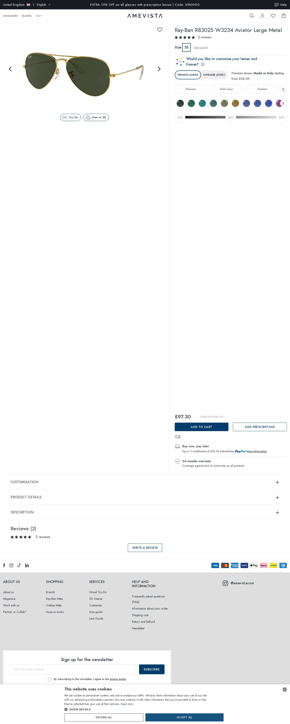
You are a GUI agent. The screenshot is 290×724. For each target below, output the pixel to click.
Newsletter (138, 628)
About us (8, 592)
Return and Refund (143, 622)
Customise (95, 605)
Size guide (95, 612)
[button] (136, 709)
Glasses (26, 15)
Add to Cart (201, 427)
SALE (38, 15)
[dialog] (145, 704)
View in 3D (99, 117)
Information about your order (150, 608)
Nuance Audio (55, 612)
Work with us (11, 605)
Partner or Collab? (14, 612)
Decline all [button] (104, 717)
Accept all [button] (184, 717)
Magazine (9, 599)
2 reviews (204, 37)
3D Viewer (96, 599)
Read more (127, 704)
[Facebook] (4, 565)
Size (178, 47)
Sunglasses (10, 15)
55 (186, 47)
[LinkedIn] (27, 565)
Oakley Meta (54, 605)
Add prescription (260, 427)
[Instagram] (11, 565)
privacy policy (118, 679)
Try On (73, 117)
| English (24, 5)
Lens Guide (96, 618)
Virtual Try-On (98, 592)
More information (256, 451)
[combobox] (285, 689)
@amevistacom (242, 583)
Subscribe (152, 669)
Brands (50, 592)
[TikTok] (19, 565)
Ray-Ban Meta (54, 599)
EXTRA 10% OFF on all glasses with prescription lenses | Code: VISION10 (145, 4)
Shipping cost (140, 615)
